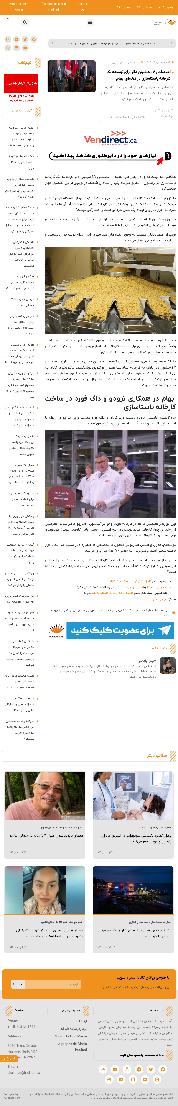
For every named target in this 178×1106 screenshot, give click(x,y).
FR (6, 25)
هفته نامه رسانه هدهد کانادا (112, 593)
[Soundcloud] (103, 1069)
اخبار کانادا (147, 610)
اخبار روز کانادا (157, 587)
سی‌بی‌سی (160, 599)
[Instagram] (7, 39)
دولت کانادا (132, 610)
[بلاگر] (133, 1079)
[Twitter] (25, 39)
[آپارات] (7, 47)
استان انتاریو (119, 62)
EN (6, 19)
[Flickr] (145, 1079)
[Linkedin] (16, 47)
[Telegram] (16, 39)
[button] (90, 22)
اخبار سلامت (164, 827)
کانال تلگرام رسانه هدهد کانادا (130, 581)
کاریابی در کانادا (114, 610)
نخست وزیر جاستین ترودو (86, 610)
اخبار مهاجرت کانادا (130, 587)
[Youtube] (25, 47)
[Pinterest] (157, 1079)
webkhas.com (12, 1097)
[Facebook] (33, 39)
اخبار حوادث (76, 827)
